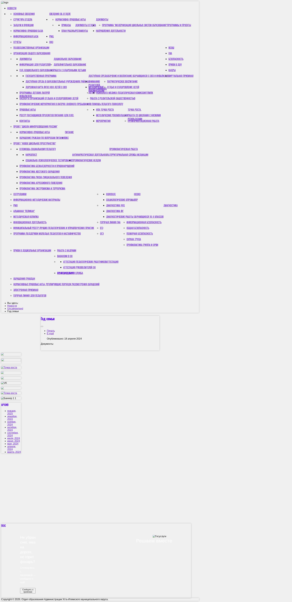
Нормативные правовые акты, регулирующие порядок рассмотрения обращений (56, 284)
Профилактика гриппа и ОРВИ (142, 245)
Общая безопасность (138, 228)
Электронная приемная (25, 290)
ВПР (136, 200)
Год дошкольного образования (36, 70)
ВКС (67, 138)
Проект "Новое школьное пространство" (34, 143)
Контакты (24, 121)
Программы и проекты (179, 25)
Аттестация (112, 262)
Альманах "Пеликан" (24, 211)
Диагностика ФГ (114, 211)
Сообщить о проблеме (27, 590)
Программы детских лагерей (34, 93)
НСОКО (137, 194)
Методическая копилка (26, 216)
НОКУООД (111, 194)
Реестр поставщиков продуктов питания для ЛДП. (46, 115)
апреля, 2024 (11, 448)
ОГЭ (102, 233)
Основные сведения (24, 14)
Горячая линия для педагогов (29, 295)
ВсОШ (171, 47)
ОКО (51, 42)
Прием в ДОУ (175, 64)
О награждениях (66, 273)
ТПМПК (149, 93)
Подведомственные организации (31, 47)
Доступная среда (98, 76)
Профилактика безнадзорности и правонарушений (46, 166)
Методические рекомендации (96, 89)
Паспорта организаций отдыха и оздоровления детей (48, 98)
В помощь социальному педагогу (37, 149)
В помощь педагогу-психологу (106, 104)
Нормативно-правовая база (28, 31)
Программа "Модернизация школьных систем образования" (134, 25)
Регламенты (81, 31)
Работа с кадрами (66, 250)
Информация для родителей (35, 64)
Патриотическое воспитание (122, 81)
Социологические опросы (120, 200)
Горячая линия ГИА (110, 222)
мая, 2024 (12, 443)
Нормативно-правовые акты (70, 19)
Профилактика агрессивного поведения (40, 183)
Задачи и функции (23, 25)
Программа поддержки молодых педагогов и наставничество (47, 233)
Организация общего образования (31, 53)
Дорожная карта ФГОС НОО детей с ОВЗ (46, 87)
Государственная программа (41, 76)
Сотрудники (19, 194)
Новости (11, 8)
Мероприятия (103, 121)
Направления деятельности (111, 31)
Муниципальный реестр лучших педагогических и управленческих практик (53, 228)
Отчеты (17, 42)
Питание (69, 132)
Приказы (66, 25)
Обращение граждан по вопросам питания (42, 138)
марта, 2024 (14, 452)
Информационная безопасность (144, 222)
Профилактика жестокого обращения (39, 171)
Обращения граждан (24, 278)
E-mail (50, 333)
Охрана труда (134, 239)
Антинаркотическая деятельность (90, 155)
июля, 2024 (13, 438)
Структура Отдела (22, 19)
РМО (15, 205)
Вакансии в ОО (65, 256)
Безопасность (176, 59)
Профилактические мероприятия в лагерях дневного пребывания (54, 104)
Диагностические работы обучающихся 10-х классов (134, 216)
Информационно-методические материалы (36, 200)
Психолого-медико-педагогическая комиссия (121, 93)
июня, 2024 (13, 441)
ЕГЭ (101, 228)
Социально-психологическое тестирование (49, 160)
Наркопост (31, 155)
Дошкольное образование (68, 59)
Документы (102, 19)
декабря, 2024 (12, 417)
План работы (68, 31)
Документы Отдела (85, 25)
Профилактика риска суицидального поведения (45, 177)
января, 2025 (11, 412)
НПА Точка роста (105, 109)
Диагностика (170, 205)
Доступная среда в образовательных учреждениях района (57, 81)
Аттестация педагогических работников (84, 262)
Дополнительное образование (70, 64)
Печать (51, 330)
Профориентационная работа (143, 121)
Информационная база (25, 36)
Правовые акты (27, 109)
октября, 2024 (12, 428)
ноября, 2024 (11, 423)
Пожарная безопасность (140, 233)
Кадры (172, 70)
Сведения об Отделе (60, 14)
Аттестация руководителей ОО (79, 267)
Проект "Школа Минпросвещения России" (35, 126)
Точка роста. (134, 109)
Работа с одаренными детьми (70, 70)
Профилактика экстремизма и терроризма (42, 188)
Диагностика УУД (115, 205)
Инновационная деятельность (30, 222)
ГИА (170, 53)
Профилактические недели (86, 160)
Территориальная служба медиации (128, 155)
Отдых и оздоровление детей (123, 87)
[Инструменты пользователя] (42, 326)
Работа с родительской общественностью (112, 98)
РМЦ (51, 36)
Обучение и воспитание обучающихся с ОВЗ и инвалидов (138, 76)
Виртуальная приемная (181, 76)
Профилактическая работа (123, 149)
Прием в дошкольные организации (32, 250)
